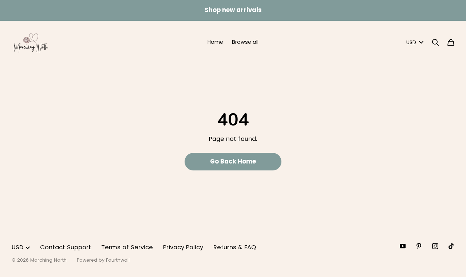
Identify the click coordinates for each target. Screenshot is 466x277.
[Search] (435, 42)
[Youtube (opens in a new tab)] (403, 246)
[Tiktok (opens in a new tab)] (451, 246)
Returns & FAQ (234, 247)
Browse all (245, 42)
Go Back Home (233, 161)
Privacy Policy (183, 247)
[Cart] (450, 42)
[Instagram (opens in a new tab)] (435, 246)
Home (215, 42)
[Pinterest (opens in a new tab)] (419, 246)
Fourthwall (118, 260)
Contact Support (65, 247)
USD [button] (411, 42)
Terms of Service (127, 247)
